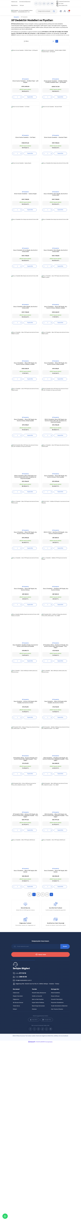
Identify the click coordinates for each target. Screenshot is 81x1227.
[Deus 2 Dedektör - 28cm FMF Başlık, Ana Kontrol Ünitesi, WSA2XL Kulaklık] (25, 346)
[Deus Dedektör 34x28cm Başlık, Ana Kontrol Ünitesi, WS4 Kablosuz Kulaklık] (25, 628)
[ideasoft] (31, 1042)
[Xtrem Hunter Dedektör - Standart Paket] (56, 120)
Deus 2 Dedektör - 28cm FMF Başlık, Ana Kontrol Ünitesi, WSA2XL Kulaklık (25, 363)
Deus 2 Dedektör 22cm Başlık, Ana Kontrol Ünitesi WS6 (56, 194)
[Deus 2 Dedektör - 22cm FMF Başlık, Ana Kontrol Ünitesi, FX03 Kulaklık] (56, 458)
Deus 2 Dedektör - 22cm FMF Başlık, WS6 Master (55, 871)
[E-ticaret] (40, 1042)
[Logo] (22, 11)
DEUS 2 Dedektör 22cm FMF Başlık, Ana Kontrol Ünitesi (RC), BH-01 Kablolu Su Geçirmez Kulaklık (56, 421)
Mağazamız (16, 999)
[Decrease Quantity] (13, 97)
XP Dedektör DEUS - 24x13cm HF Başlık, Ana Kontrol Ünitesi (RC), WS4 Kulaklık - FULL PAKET (55, 646)
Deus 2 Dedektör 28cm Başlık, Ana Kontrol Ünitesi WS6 (25, 307)
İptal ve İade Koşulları (38, 999)
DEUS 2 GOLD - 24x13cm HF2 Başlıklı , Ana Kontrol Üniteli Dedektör (55, 533)
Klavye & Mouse (55, 996)
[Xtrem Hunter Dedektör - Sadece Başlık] (25, 176)
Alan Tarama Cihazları (57, 1009)
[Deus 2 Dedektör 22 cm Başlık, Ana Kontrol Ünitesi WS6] (25, 233)
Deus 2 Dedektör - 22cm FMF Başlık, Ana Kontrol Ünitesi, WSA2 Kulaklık (25, 420)
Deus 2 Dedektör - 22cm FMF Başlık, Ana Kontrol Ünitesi (25, 589)
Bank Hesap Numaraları (38, 1006)
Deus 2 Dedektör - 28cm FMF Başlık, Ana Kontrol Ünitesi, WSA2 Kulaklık (55, 363)
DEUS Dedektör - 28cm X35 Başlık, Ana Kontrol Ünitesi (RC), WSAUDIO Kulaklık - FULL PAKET (55, 816)
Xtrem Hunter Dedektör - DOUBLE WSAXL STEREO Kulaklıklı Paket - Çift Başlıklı (55, 81)
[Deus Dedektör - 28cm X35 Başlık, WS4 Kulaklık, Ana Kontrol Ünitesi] (56, 684)
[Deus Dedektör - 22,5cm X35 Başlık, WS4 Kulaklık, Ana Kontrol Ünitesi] (25, 684)
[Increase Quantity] (21, 97)
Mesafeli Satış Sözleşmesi (39, 992)
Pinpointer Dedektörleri (57, 1002)
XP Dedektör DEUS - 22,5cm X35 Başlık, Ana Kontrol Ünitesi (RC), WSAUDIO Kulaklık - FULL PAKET (25, 816)
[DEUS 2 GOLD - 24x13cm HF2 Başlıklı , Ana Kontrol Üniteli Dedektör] (56, 515)
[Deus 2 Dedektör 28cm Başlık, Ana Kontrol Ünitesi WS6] (25, 289)
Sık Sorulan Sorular (18, 1002)
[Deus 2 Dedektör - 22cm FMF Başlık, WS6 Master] (56, 853)
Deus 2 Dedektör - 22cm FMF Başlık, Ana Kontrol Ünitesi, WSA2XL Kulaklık (55, 307)
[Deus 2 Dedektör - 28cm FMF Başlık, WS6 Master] (25, 853)
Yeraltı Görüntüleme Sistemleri (59, 1006)
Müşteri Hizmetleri (18, 996)
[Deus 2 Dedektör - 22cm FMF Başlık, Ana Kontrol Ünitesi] (25, 571)
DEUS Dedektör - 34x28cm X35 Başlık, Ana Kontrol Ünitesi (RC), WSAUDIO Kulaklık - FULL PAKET (55, 759)
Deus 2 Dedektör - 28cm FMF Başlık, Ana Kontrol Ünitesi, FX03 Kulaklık (25, 533)
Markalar (34, 1009)
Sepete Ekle (30, 96)
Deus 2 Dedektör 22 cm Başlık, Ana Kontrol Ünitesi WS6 (25, 251)
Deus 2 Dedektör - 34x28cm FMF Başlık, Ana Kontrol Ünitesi (55, 589)
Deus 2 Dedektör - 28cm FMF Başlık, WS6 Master (25, 871)
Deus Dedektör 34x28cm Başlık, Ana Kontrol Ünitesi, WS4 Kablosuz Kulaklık (25, 645)
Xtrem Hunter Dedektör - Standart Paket (55, 137)
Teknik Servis (16, 1006)
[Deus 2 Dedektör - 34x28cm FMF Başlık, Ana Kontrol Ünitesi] (56, 571)
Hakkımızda (16, 992)
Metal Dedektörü (55, 992)
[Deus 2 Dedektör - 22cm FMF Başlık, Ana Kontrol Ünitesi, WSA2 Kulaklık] (25, 402)
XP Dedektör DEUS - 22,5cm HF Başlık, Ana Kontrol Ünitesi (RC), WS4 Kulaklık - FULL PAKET (25, 759)
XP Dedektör (24, 17)
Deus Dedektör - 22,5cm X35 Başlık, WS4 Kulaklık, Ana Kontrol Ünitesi (25, 702)
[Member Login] (65, 11)
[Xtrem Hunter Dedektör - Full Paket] (25, 120)
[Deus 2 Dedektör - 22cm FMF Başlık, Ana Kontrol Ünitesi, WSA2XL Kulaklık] (56, 289)
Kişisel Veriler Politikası (38, 1002)
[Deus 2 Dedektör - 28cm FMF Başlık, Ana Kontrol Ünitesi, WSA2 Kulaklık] (56, 346)
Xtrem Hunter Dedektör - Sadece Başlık (25, 193)
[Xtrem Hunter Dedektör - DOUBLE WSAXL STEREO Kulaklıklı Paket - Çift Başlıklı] (56, 64)
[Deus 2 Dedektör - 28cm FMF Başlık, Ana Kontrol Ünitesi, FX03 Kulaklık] (25, 515)
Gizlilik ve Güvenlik (37, 996)
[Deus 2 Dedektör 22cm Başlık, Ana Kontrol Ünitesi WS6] (56, 176)
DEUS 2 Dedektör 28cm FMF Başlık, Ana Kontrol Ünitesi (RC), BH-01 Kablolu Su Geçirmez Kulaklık (25, 477)
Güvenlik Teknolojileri (57, 999)
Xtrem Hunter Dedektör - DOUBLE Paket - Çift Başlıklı (25, 81)
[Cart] (69, 11)
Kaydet (65, 946)
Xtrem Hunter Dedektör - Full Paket (25, 137)
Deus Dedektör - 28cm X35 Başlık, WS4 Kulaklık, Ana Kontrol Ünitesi (55, 702)
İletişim (15, 1009)
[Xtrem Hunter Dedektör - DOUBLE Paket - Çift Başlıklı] (25, 64)
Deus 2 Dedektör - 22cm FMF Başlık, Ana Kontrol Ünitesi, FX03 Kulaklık (55, 476)
